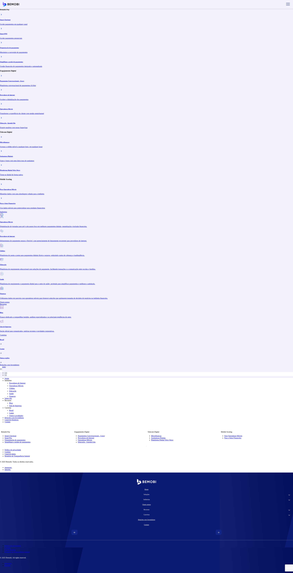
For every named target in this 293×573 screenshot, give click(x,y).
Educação (12, 391)
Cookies (8, 452)
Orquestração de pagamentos (15, 440)
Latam (11, 413)
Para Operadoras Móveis (233, 436)
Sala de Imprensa (15, 406)
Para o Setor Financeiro (232, 438)
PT (1, 369)
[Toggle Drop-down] (289, 495)
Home (7, 378)
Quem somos (146, 504)
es (6, 375)
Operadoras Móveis (16, 386)
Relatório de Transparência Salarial (17, 456)
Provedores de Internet (17, 383)
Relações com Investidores (14, 418)
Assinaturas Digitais (158, 438)
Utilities (12, 388)
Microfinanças (156, 436)
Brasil (11, 410)
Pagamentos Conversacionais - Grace (91, 436)
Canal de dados (10, 454)
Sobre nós (8, 398)
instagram (8, 468)
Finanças (12, 396)
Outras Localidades (16, 416)
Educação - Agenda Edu (86, 442)
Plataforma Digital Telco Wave (162, 440)
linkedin (7, 470)
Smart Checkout (10, 436)
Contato (7, 422)
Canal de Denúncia (11, 420)
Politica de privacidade (13, 450)
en (6, 373)
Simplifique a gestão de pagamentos (17, 442)
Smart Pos (8, 438)
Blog (11, 403)
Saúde (11, 394)
